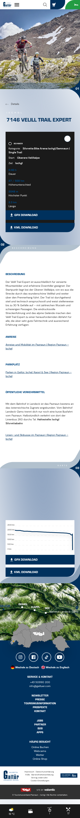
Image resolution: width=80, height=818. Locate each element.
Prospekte (40, 707)
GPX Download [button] (26, 215)
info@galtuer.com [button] (40, 686)
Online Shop (40, 758)
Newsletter (40, 695)
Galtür (5, 606)
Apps (40, 732)
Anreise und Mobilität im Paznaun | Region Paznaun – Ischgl (37, 346)
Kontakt (40, 711)
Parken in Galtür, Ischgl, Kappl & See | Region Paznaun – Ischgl (39, 374)
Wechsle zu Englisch (57, 667)
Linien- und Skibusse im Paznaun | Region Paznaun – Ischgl (37, 437)
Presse (40, 699)
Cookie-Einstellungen (40, 780)
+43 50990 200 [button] (40, 682)
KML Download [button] (26, 227)
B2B (40, 728)
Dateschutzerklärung (45, 771)
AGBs (27, 774)
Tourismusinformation (40, 703)
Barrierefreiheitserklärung (42, 774)
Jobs (40, 720)
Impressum (29, 771)
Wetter (40, 755)
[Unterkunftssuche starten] (72, 4)
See (47, 608)
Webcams (40, 751)
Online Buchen (40, 747)
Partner (40, 724)
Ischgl (23, 604)
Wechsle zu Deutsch (27, 667)
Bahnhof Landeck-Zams (64, 611)
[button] (45, 4)
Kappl (35, 607)
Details (14, 104)
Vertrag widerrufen (39, 777)
